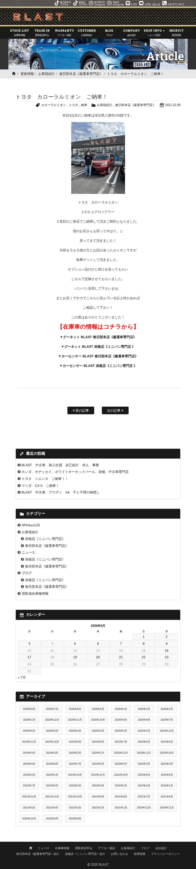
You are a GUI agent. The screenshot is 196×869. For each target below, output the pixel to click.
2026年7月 (52, 708)
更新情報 (27, 74)
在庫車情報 (62, 848)
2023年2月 (29, 774)
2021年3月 (75, 807)
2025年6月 (29, 730)
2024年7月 (121, 741)
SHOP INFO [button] (153, 32)
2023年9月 (29, 763)
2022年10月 (121, 774)
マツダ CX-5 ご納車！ (40, 486)
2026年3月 (144, 708)
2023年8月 (52, 763)
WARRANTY (64, 32)
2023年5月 (121, 763)
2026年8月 (29, 708)
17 (29, 657)
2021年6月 (167, 796)
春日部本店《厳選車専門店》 (81, 74)
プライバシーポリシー (165, 854)
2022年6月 (52, 785)
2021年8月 (121, 796)
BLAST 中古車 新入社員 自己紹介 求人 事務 (60, 465)
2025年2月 (121, 730)
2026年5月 (98, 708)
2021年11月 (52, 796)
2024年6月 (144, 741)
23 (167, 657)
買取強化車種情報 (35, 593)
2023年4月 (144, 763)
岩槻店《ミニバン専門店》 (45, 539)
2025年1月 (144, 730)
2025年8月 (144, 719)
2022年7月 (29, 785)
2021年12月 (29, 796)
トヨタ (73, 105)
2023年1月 (52, 774)
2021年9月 (98, 796)
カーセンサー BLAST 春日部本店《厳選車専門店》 (99, 356)
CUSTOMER (87, 32)
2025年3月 (98, 730)
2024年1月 (98, 752)
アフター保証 (106, 848)
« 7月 (22, 677)
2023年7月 (75, 763)
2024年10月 (52, 741)
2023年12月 (121, 752)
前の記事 (82, 410)
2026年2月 (167, 708)
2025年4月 (75, 730)
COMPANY (131, 32)
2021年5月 (29, 807)
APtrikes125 (31, 525)
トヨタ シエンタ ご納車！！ (45, 479)
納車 (84, 105)
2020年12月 (144, 807)
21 (121, 657)
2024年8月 (98, 741)
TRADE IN (42, 32)
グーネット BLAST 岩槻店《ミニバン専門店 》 (99, 346)
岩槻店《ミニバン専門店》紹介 (85, 854)
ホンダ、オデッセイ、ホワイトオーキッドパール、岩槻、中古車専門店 (75, 472)
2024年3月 (52, 752)
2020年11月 (167, 807)
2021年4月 (52, 807)
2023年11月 (144, 752)
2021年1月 (121, 807)
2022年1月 (167, 785)
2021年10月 (75, 796)
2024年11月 (29, 741)
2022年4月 (98, 785)
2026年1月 (29, 719)
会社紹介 (161, 848)
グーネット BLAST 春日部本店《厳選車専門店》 (99, 337)
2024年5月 (167, 741)
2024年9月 (75, 741)
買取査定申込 (83, 848)
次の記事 (114, 410)
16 (167, 650)
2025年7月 (167, 719)
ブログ (27, 573)
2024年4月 (29, 752)
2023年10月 (167, 752)
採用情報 (139, 854)
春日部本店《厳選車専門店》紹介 (37, 854)
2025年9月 (121, 719)
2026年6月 (75, 708)
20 (98, 657)
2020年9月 (52, 818)
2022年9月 (144, 774)
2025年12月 (52, 719)
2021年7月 (144, 796)
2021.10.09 (172, 105)
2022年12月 (75, 774)
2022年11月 (98, 774)
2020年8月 (75, 818)
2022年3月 (121, 785)
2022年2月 (144, 785)
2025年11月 (75, 719)
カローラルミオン (53, 105)
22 (144, 657)
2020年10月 (29, 818)
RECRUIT (176, 32)
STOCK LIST (19, 32)
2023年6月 (98, 763)
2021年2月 (98, 807)
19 (75, 657)
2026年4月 (121, 708)
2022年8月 (167, 774)
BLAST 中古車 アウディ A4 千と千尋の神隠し (61, 492)
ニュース (28, 552)
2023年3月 (167, 763)
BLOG (109, 32)
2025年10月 (98, 719)
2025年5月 (52, 730)
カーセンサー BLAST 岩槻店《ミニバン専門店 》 (100, 366)
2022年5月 (75, 785)
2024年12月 (167, 730)
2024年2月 (75, 752)
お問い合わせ (119, 854)
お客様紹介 (46, 74)
